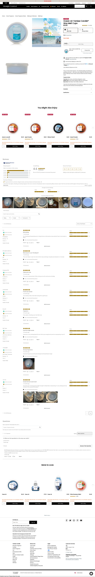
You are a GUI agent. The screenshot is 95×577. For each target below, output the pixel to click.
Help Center (69, 552)
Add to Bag (80, 44)
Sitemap (14, 562)
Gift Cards (15, 558)
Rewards (32, 551)
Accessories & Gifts (45, 6)
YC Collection (63, 6)
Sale (14, 553)
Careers (14, 561)
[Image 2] (46, 32)
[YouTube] (81, 520)
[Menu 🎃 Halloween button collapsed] (55, 6)
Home (3, 16)
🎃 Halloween (53, 6)
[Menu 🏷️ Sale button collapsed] (60, 6)
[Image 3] (16, 62)
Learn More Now (73, 59)
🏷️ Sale (58, 6)
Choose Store (68, 35)
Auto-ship (32, 553)
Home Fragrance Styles (20, 16)
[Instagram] (74, 520)
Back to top (47, 515)
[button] (91, 573)
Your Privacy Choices (52, 548)
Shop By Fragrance (17, 545)
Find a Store (33, 550)
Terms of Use (51, 551)
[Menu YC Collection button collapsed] (66, 6)
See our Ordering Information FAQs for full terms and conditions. (74, 559)
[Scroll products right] (93, 127)
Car (13, 550)
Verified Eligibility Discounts (36, 565)
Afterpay (32, 554)
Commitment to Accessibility (54, 557)
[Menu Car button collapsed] (40, 6)
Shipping (32, 559)
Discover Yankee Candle (18, 554)
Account (32, 547)
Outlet (14, 556)
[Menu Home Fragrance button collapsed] (37, 6)
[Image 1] (16, 32)
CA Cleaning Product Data (53, 556)
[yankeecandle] (6, 3)
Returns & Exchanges (35, 561)
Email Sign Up (15, 519)
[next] (59, 1)
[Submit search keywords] (86, 6)
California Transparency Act (54, 554)
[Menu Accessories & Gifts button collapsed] (49, 6)
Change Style (87, 50)
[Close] (93, 1)
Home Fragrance (34, 6)
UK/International (34, 558)
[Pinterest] (77, 520)
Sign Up (33, 522)
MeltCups (40, 16)
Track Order (32, 545)
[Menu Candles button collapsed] (29, 6)
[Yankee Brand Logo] (10, 6)
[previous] (35, 1)
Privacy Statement (31, 528)
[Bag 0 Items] (91, 6)
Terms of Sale (51, 553)
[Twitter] (70, 520)
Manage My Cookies (52, 547)
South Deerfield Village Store (36, 556)
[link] (6, 139)
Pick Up (31, 562)
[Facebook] (66, 520)
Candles (28, 6)
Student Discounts (34, 564)
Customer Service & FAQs (36, 548)
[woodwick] (14, 3)
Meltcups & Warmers (32, 16)
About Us (15, 559)
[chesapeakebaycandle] (22, 3)
